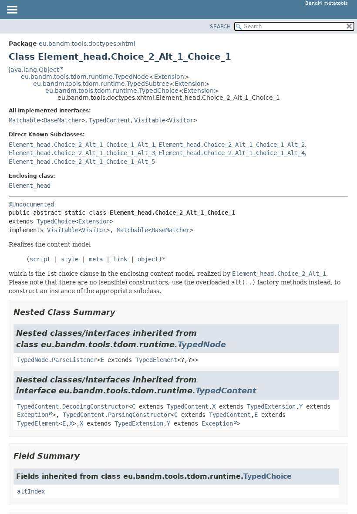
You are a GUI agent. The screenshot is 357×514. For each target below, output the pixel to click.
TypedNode (202, 344)
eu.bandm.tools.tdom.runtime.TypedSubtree (101, 83)
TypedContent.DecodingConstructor (72, 406)
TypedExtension (271, 406)
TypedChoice (56, 221)
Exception (32, 414)
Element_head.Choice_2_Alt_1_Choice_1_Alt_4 (231, 152)
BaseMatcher (63, 120)
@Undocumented (31, 204)
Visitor (181, 120)
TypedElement (156, 359)
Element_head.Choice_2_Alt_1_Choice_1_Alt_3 (82, 152)
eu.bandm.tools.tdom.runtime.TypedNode (85, 76)
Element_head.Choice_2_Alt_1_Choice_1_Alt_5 (82, 161)
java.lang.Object (34, 69)
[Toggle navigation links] (11, 10)
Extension (169, 76)
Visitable (149, 120)
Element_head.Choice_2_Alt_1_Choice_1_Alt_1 (82, 144)
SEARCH (220, 27)
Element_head (30, 185)
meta (96, 259)
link (120, 259)
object (148, 259)
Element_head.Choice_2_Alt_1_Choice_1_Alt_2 (231, 144)
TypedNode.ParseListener (57, 359)
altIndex (31, 491)
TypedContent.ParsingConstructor (117, 414)
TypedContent (110, 120)
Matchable (24, 120)
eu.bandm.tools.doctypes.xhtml (87, 43)
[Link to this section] (121, 312)
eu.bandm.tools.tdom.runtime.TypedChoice (111, 90)
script (40, 259)
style (69, 259)
